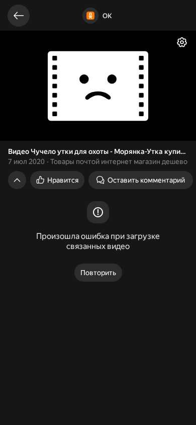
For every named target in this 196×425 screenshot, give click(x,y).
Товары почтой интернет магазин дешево (118, 161)
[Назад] (19, 16)
